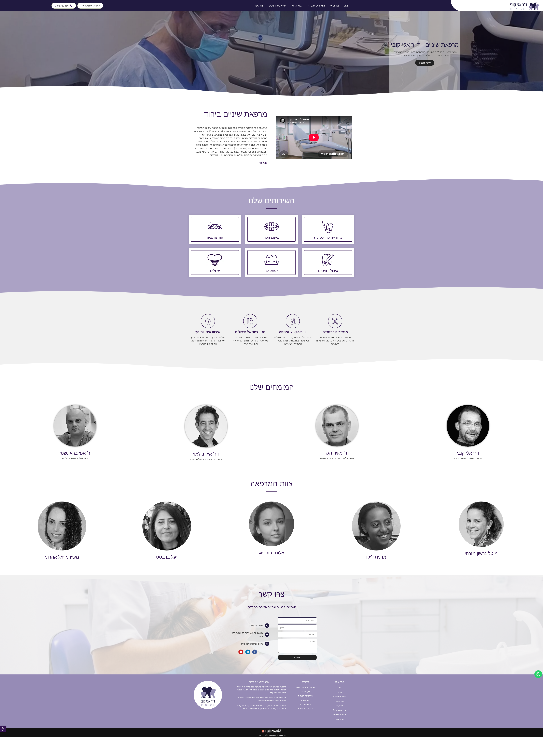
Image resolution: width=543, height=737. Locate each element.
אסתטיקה (272, 271)
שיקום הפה (271, 237)
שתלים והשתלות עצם (305, 687)
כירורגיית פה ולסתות (305, 708)
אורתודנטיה (215, 237)
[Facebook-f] (254, 652)
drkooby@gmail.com (252, 643)
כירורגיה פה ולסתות (328, 237)
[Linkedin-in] (247, 652)
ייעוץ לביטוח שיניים (277, 5)
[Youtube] (240, 652)
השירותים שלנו (318, 5)
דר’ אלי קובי (468, 453)
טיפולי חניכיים (328, 271)
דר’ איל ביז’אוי (206, 454)
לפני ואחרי (297, 5)
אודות (336, 5)
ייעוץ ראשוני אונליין (339, 710)
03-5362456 (256, 625)
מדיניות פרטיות (339, 714)
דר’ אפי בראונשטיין (75, 453)
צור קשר (259, 5)
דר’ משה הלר (337, 453)
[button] (538, 674)
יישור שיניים (305, 700)
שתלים (215, 271)
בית (346, 5)
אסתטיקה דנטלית (305, 696)
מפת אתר (339, 719)
